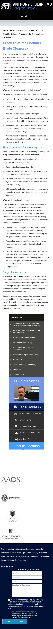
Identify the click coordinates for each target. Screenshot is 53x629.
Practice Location (26, 446)
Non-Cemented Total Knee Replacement (23, 349)
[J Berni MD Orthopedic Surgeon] (26, 393)
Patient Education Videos (30, 413)
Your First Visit (25, 439)
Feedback (34, 556)
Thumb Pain (17, 360)
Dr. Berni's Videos (26, 381)
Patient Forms (25, 420)
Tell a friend (44, 556)
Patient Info (14, 30)
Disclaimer (11, 556)
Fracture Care (18, 375)
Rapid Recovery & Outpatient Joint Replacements (26, 331)
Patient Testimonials (30, 406)
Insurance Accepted (27, 426)
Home (5, 30)
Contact (4, 560)
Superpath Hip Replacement (24, 337)
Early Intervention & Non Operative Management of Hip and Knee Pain (26, 324)
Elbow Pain (17, 370)
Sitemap (26, 556)
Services (17, 317)
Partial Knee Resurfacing (22, 342)
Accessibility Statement (17, 560)
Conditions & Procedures (31, 30)
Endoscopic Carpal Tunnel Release (27, 355)
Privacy (19, 556)
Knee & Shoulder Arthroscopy (24, 365)
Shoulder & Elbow (10, 34)
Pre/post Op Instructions (29, 433)
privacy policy (28, 604)
